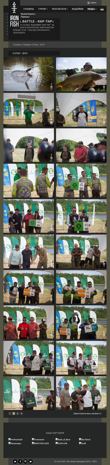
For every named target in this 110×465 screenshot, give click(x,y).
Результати (59, 9)
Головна (28, 9)
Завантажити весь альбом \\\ (87, 413)
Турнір (42, 9)
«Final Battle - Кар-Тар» (32, 21)
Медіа (91, 9)
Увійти (93, 3)
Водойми (77, 9)
